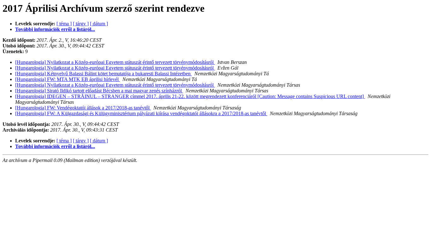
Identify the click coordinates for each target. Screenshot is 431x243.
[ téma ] (64, 23)
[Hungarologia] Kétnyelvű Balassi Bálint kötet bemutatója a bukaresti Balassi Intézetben (103, 73)
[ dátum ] (99, 23)
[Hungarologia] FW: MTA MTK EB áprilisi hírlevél (67, 79)
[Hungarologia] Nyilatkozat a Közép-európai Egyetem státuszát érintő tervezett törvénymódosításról (115, 62)
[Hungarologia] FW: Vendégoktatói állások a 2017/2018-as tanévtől (83, 107)
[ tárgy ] (81, 23)
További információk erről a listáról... (55, 29)
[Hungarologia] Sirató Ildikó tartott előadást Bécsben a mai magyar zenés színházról (99, 90)
